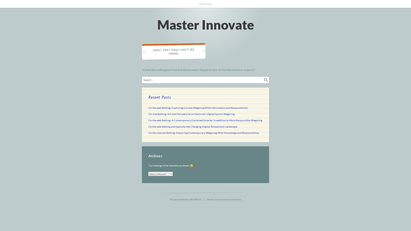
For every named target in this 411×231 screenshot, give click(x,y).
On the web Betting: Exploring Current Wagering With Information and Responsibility (198, 107)
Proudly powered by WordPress (185, 199)
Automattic (235, 199)
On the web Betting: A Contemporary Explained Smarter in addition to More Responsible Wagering (205, 120)
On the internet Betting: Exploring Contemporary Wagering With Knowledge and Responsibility (203, 132)
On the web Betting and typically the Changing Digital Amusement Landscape (192, 126)
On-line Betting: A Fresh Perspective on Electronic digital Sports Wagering (191, 114)
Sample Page (205, 4)
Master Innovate (205, 24)
